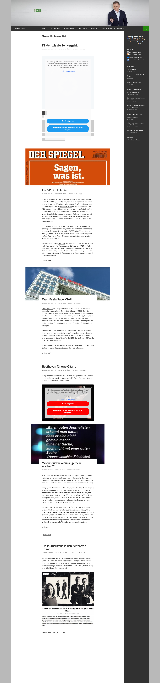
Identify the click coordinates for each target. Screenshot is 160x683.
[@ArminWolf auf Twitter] (128, 58)
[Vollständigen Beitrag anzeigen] (67, 169)
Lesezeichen (55, 28)
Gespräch (61, 243)
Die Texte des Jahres (133, 92)
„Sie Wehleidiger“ (132, 69)
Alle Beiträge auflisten (133, 140)
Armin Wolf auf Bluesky (136, 57)
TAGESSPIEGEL (55, 340)
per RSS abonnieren (135, 54)
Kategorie (58, 49)
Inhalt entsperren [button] (68, 121)
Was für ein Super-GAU (57, 299)
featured (47, 534)
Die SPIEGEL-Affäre (54, 190)
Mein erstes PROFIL (133, 117)
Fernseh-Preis (87, 483)
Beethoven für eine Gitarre (59, 366)
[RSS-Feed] (128, 54)
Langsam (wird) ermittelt (134, 82)
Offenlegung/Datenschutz (114, 28)
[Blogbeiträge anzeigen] (80, 13)
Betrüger (45, 326)
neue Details (81, 209)
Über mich (83, 28)
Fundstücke (69, 28)
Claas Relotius (47, 308)
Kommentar (81, 500)
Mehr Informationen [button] (68, 71)
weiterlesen (46, 261)
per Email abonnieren (135, 52)
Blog (44, 28)
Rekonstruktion (66, 207)
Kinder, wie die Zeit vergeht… (60, 45)
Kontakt (94, 28)
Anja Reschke (84, 488)
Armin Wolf (20, 29)
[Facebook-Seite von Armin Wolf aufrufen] (128, 60)
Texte (63, 338)
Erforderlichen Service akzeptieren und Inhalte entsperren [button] (67, 129)
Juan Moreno (71, 226)
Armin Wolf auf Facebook (136, 60)
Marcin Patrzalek (66, 376)
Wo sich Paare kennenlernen (135, 130)
